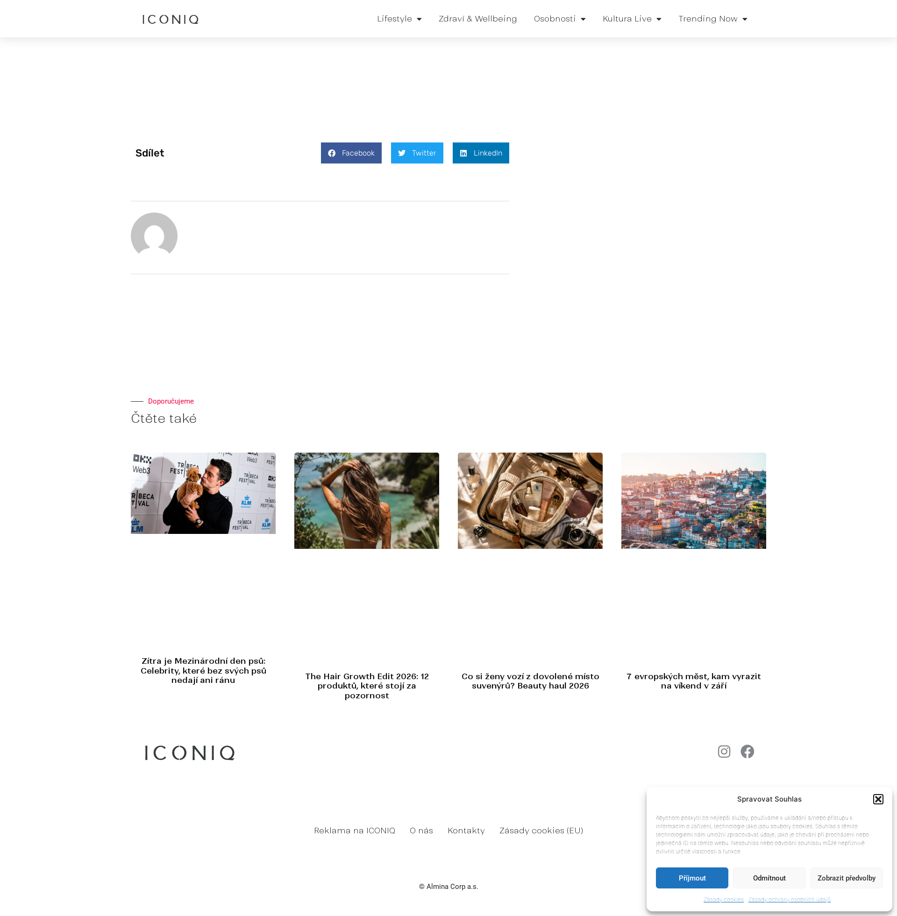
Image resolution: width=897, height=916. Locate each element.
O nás (421, 830)
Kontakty (466, 830)
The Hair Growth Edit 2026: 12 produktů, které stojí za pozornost (367, 686)
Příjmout (692, 878)
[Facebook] (747, 752)
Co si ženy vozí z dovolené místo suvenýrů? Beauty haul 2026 (530, 681)
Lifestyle (394, 19)
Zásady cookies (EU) (541, 830)
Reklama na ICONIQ (354, 830)
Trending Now (708, 19)
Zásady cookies (724, 899)
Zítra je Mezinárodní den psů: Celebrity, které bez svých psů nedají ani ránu (203, 670)
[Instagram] (724, 752)
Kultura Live (627, 19)
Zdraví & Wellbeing (478, 19)
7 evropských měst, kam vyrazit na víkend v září (693, 681)
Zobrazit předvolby (847, 878)
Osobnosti (555, 19)
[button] (878, 799)
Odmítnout (769, 878)
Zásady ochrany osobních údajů (789, 899)
